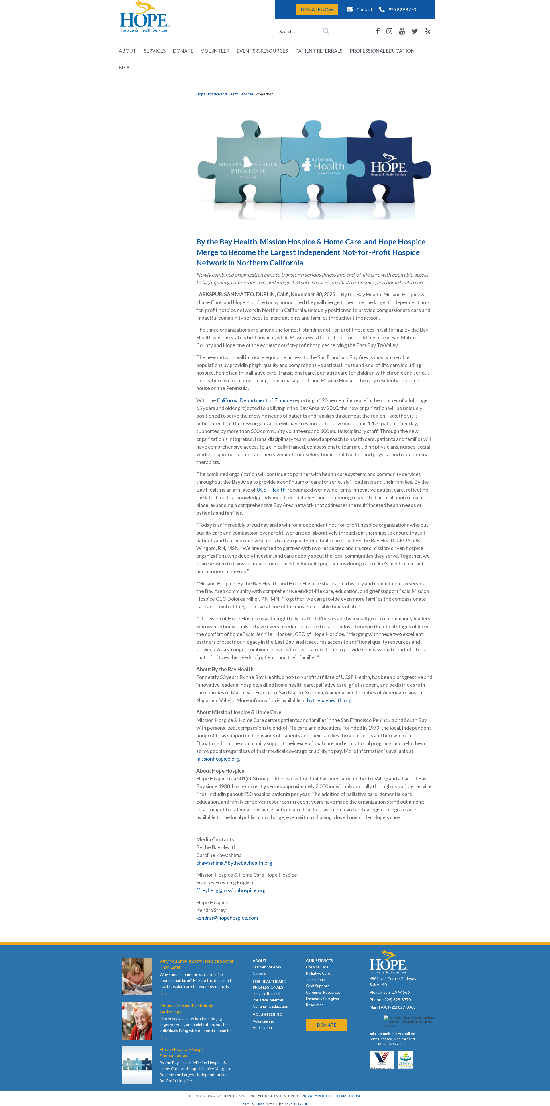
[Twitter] (415, 31)
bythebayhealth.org (329, 700)
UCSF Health (271, 489)
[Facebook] (378, 31)
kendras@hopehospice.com (227, 918)
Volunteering (263, 1021)
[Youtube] (402, 31)
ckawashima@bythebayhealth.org (234, 863)
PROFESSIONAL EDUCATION (382, 51)
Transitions (315, 979)
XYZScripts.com (296, 1103)
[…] (163, 992)
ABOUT (127, 51)
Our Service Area (267, 967)
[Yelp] (428, 31)
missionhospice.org (217, 758)
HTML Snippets (253, 1103)
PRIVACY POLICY (316, 1096)
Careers (259, 973)
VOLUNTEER (215, 51)
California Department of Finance (254, 400)
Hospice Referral (266, 993)
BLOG (125, 67)
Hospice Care (317, 967)
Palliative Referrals (268, 1000)
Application (262, 1027)
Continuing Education (270, 1006)
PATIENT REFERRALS (318, 51)
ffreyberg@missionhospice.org (231, 890)
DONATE (183, 51)
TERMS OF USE (348, 1096)
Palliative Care (318, 973)
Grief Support (317, 986)
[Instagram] (389, 31)
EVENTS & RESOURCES (262, 51)
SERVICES (155, 51)
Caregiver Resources (323, 992)
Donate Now (317, 9)
